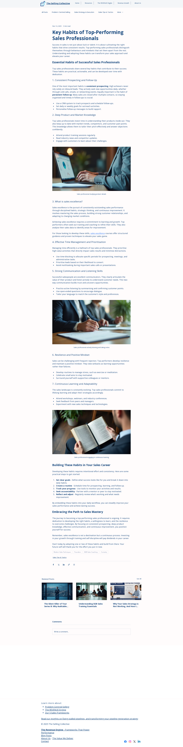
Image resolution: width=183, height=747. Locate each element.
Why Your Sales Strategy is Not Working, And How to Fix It (125, 605)
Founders (77, 552)
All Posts (45, 12)
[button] (87, 3)
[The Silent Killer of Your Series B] (57, 591)
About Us (46, 738)
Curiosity (104, 552)
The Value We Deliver (62, 738)
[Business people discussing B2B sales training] (91, 591)
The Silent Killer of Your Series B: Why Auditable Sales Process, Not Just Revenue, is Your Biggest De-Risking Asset (56, 605)
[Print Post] (74, 565)
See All (139, 579)
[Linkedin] (139, 741)
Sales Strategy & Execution (84, 12)
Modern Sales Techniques (62, 552)
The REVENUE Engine (55, 709)
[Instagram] (130, 741)
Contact (45, 741)
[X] (134, 741)
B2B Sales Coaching (91, 552)
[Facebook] (125, 741)
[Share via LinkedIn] (64, 565)
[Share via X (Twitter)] (59, 565)
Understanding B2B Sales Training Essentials (91, 605)
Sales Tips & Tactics (105, 12)
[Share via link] (69, 565)
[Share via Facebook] (53, 565)
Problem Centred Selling (57, 706)
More (119, 12)
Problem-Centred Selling (61, 12)
